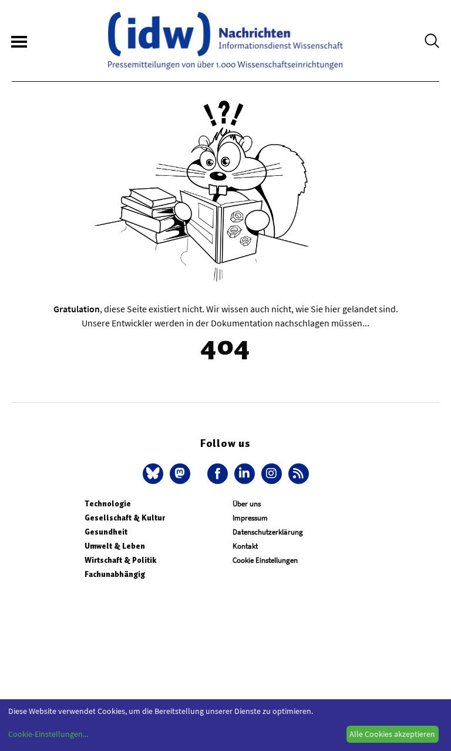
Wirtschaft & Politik (120, 560)
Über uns (247, 504)
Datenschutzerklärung (268, 532)
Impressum (250, 518)
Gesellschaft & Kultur (125, 517)
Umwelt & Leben (115, 546)
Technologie (108, 503)
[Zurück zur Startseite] (225, 40)
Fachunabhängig (115, 574)
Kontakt (245, 546)
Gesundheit (106, 532)
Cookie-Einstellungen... (48, 734)
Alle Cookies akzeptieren (392, 734)
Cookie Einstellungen (265, 560)
